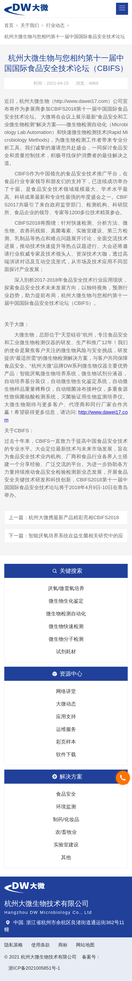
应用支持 (66, 716)
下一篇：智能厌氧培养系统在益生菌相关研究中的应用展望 (66, 538)
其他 (66, 857)
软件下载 (66, 754)
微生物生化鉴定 (66, 601)
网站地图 (85, 945)
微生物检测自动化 (66, 613)
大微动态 (66, 704)
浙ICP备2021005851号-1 (34, 968)
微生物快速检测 (66, 626)
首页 (9, 25)
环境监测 (66, 806)
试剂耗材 (66, 651)
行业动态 (55, 25)
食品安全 (66, 794)
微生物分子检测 (66, 639)
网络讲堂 (66, 691)
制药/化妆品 (66, 819)
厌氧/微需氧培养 (66, 588)
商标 (63, 945)
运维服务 (66, 729)
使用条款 (40, 945)
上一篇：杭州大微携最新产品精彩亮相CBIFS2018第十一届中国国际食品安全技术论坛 (64, 520)
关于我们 (29, 25)
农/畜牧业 (66, 832)
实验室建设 (66, 844)
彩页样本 (66, 742)
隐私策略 (13, 945)
